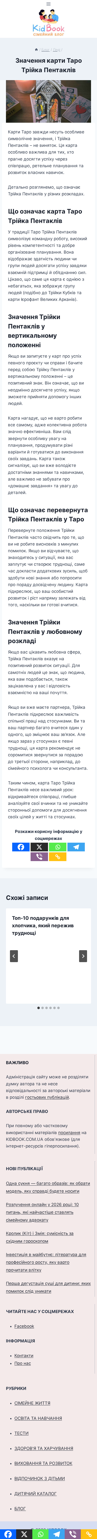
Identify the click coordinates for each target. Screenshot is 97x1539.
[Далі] (83, 956)
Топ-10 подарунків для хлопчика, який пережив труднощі (43, 925)
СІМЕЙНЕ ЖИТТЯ (32, 1403)
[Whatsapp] (57, 847)
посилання (69, 1132)
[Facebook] (21, 847)
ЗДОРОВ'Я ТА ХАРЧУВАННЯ (43, 1448)
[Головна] (36, 50)
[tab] (38, 1008)
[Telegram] (76, 847)
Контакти (23, 1355)
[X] (39, 847)
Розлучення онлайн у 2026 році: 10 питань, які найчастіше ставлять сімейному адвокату (42, 1212)
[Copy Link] (57, 856)
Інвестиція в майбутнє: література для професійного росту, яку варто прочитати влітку (46, 1262)
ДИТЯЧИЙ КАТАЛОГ (35, 1493)
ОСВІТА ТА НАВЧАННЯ (38, 1418)
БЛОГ (20, 1508)
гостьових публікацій (47, 1097)
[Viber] (39, 856)
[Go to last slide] (14, 956)
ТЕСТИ (21, 1433)
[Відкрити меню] (48, 4)
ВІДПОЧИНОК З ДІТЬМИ (39, 1478)
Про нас (22, 1363)
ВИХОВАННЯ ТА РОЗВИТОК (43, 1463)
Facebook (24, 1326)
